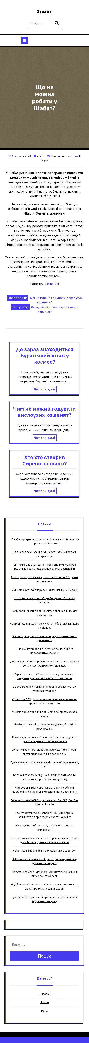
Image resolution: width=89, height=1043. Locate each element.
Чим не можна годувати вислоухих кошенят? (44, 411)
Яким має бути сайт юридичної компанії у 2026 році (44, 590)
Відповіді (52, 284)
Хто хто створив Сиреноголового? (44, 460)
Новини (44, 1002)
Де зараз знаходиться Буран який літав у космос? (44, 355)
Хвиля (44, 11)
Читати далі (44, 389)
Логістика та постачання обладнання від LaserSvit (44, 850)
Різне (44, 1011)
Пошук (57, 23)
